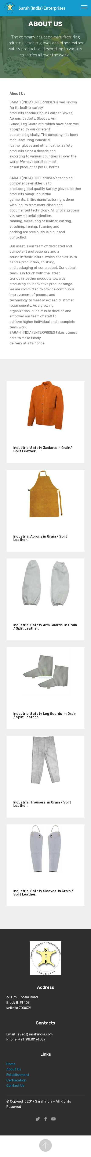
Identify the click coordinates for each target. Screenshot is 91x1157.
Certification (16, 1080)
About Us (13, 1069)
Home (10, 1064)
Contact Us (15, 1086)
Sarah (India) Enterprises (42, 8)
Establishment (17, 1075)
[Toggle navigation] (84, 7)
